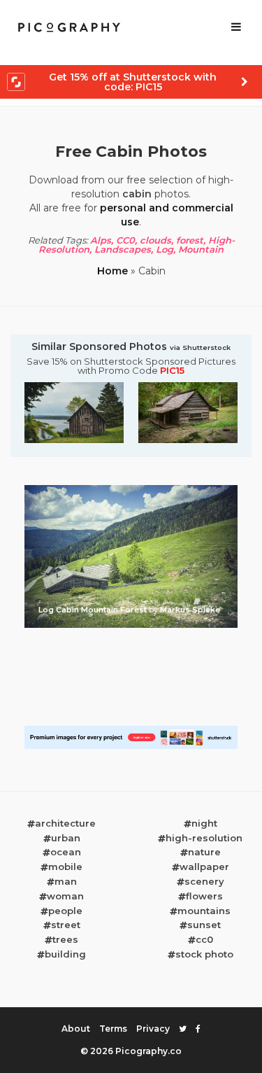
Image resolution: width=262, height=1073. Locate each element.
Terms (113, 1028)
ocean (65, 851)
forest (189, 240)
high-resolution (204, 837)
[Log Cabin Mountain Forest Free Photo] (131, 489)
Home (112, 271)
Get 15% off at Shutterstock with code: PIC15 (133, 82)
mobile (65, 866)
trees (65, 939)
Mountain (201, 249)
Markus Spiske (190, 610)
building (65, 954)
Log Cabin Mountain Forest (93, 610)
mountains (204, 910)
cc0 (204, 939)
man (65, 881)
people (65, 910)
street (65, 924)
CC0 (125, 240)
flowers (204, 896)
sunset (204, 924)
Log (164, 249)
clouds (155, 240)
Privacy (153, 1028)
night (204, 823)
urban (65, 837)
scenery (204, 881)
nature (204, 851)
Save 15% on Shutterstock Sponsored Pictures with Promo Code (131, 366)
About (75, 1028)
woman (65, 896)
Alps (100, 240)
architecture (65, 823)
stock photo (204, 954)
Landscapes (122, 249)
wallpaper (204, 866)
